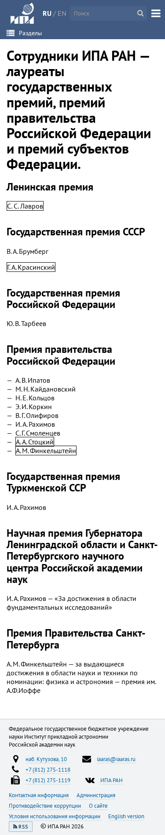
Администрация (96, 795)
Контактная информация (39, 795)
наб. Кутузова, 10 (46, 759)
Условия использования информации (55, 816)
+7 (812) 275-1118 (48, 769)
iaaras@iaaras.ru (116, 759)
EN (62, 13)
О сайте (98, 805)
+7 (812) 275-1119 (48, 780)
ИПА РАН (111, 780)
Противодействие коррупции (45, 805)
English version (126, 816)
